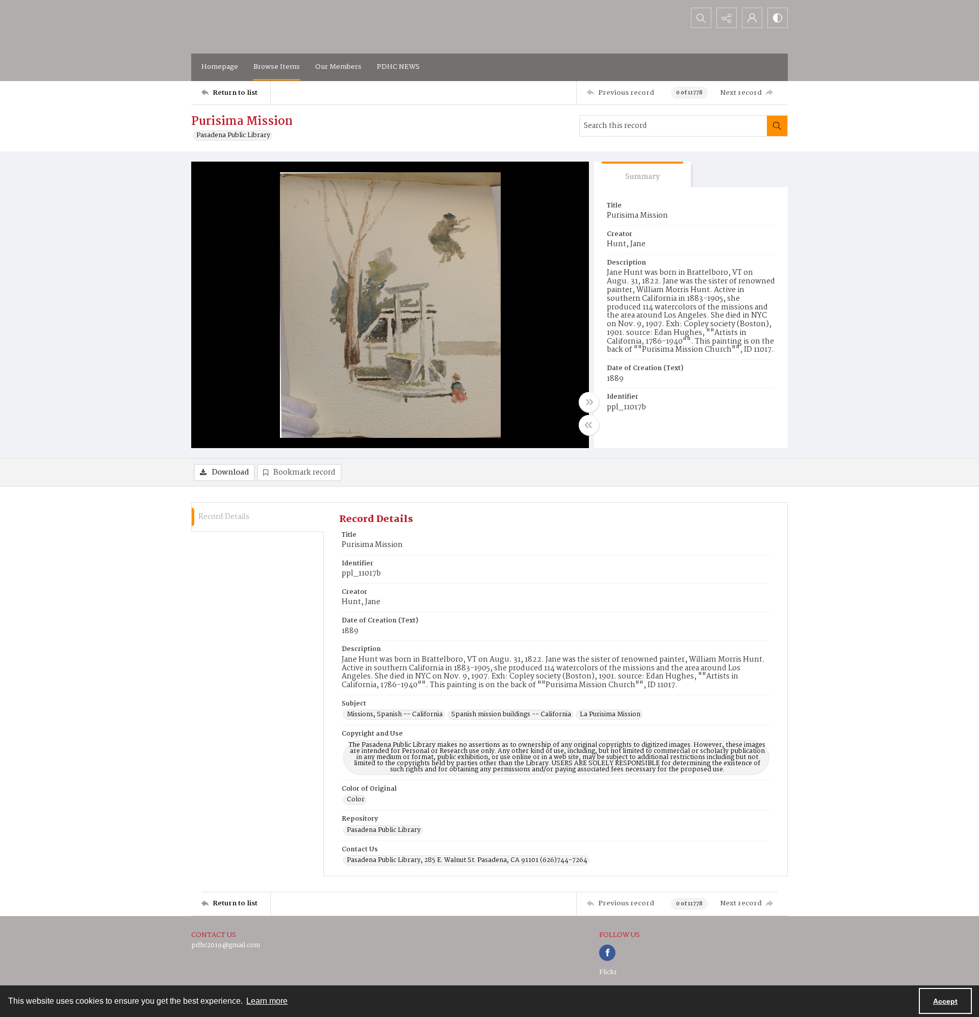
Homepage (219, 66)
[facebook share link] (607, 953)
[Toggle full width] (589, 402)
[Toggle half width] (589, 425)
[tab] (642, 175)
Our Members (338, 66)
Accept (945, 1001)
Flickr (608, 972)
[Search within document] (777, 126)
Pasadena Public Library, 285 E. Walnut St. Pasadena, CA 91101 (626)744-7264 (467, 860)
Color (356, 800)
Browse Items (276, 66)
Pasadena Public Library (233, 136)
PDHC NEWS (398, 66)
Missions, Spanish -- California (395, 715)
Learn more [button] (267, 1001)
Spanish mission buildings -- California (511, 715)
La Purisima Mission (610, 715)
